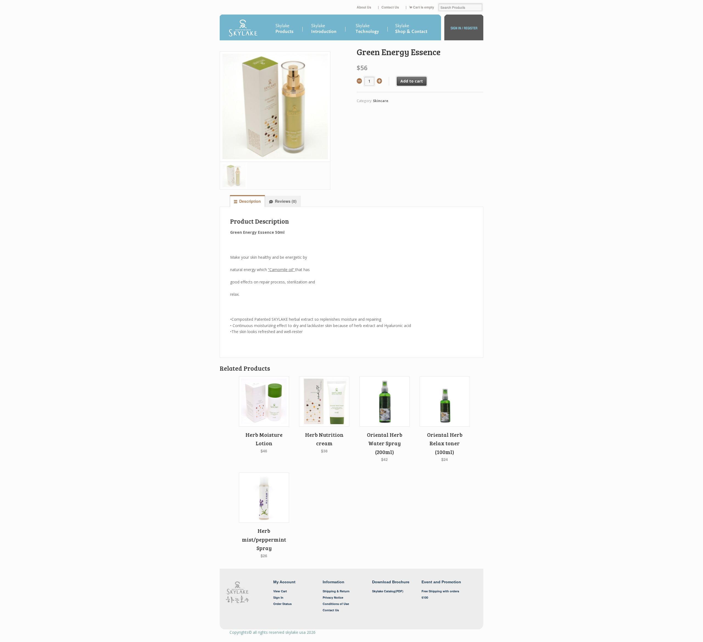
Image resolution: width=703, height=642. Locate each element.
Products (285, 28)
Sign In (278, 597)
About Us (364, 7)
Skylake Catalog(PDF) (387, 591)
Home (243, 29)
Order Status (282, 604)
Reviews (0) (286, 201)
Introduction (324, 28)
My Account (463, 29)
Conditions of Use (336, 604)
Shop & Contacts (414, 29)
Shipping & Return (336, 591)
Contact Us (390, 7)
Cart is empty (423, 7)
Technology (367, 29)
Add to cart (411, 81)
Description (250, 201)
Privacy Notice (333, 597)
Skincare (380, 100)
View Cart (280, 591)
